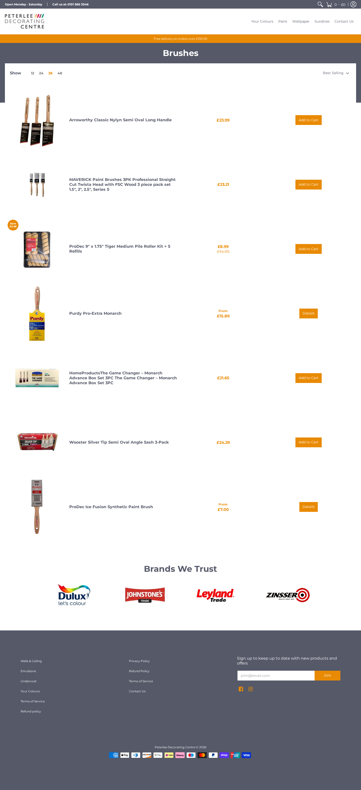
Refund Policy (139, 671)
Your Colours (30, 691)
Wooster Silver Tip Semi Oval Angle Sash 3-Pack (119, 442)
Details (309, 313)
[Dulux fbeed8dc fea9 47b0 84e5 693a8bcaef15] (74, 595)
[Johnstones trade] (145, 595)
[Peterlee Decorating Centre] (24, 21)
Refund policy (31, 711)
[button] (336, 4)
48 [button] (59, 73)
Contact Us (137, 691)
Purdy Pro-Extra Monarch (95, 313)
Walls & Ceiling (31, 661)
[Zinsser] (287, 595)
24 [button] (41, 73)
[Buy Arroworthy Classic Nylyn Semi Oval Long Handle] (37, 120)
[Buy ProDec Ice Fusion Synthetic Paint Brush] (37, 507)
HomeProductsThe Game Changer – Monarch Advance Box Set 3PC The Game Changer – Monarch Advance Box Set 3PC (123, 378)
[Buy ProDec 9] (37, 249)
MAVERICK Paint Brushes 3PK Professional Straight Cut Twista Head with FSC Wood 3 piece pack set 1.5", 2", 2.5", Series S (122, 184)
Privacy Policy (139, 661)
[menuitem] (320, 4)
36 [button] (50, 73)
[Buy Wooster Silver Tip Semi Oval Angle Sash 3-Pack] (37, 442)
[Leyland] (216, 595)
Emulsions (28, 671)
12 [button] (32, 73)
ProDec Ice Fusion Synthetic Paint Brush (111, 506)
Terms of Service (33, 701)
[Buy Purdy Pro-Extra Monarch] (37, 313)
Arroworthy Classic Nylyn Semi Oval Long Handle (120, 120)
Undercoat (29, 681)
